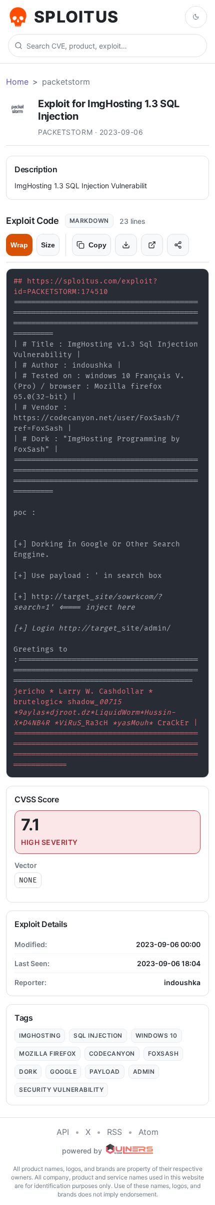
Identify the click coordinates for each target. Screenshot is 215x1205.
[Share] (178, 245)
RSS (114, 1132)
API (62, 1132)
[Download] (126, 245)
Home (17, 82)
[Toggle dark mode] (196, 17)
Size (48, 245)
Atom (148, 1132)
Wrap (19, 245)
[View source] (152, 245)
